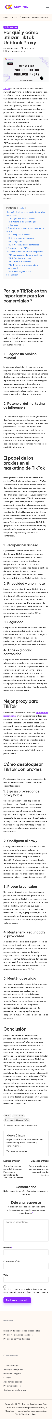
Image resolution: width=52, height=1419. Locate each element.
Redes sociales (11, 27)
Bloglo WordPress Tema (26, 1414)
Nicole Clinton (15, 1135)
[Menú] (47, 7)
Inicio (5, 17)
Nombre (7, 1247)
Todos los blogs (11, 1365)
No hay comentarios (16, 51)
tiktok (7, 1115)
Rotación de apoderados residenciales (21, 1330)
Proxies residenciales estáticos (18, 1334)
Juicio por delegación (13, 1369)
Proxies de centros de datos (16, 1339)
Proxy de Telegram (12, 1373)
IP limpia (7, 1377)
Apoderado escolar (12, 1381)
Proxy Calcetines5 (12, 1386)
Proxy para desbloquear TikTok (17, 1120)
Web (5, 1275)
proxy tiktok (18, 1115)
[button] (16, 1151)
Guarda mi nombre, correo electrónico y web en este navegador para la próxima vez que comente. (25, 1290)
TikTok (6, 88)
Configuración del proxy (14, 1390)
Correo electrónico (13, 1261)
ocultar (21, 208)
